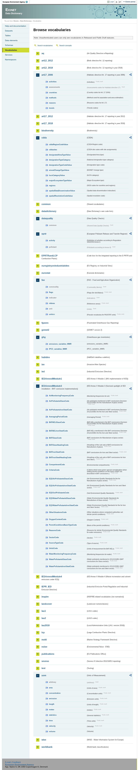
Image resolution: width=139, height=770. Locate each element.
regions (52, 186)
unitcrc (52, 314)
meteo (51, 710)
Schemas (9, 45)
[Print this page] (117, 2)
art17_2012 (47, 116)
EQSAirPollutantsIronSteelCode (62, 486)
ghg (44, 337)
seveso (45, 661)
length (51, 704)
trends (51, 108)
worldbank (47, 747)
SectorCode (54, 537)
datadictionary (49, 211)
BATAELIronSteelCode (58, 431)
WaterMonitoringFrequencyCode (62, 554)
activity (52, 240)
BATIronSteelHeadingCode (60, 457)
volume (52, 731)
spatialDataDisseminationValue (62, 191)
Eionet (16, 21)
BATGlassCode (55, 438)
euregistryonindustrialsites (55, 266)
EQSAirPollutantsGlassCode (61, 479)
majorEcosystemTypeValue (60, 180)
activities (52, 82)
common (46, 204)
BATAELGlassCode (57, 422)
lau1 (44, 611)
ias (43, 364)
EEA (16, 2)
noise (44, 647)
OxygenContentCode (57, 519)
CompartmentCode (57, 465)
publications (48, 654)
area (51, 688)
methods (52, 98)
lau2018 (46, 625)
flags (51, 292)
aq (43, 53)
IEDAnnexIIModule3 (52, 386)
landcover (47, 604)
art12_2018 (47, 68)
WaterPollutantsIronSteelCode (61, 566)
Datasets (9, 31)
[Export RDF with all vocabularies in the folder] (130, 75)
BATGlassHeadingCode (58, 445)
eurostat (46, 273)
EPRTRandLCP (50, 256)
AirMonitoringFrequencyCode (61, 396)
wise (44, 740)
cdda (44, 138)
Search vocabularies (45, 45)
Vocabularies (11, 50)
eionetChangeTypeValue (59, 170)
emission (53, 699)
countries (53, 93)
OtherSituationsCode (58, 512)
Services (8, 55)
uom (44, 675)
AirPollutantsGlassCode (59, 401)
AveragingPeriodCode (58, 417)
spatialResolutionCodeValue (61, 196)
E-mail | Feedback (13, 762)
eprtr (44, 234)
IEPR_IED (47, 586)
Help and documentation (15, 26)
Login (112, 2)
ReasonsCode (55, 530)
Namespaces (10, 59)
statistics (52, 715)
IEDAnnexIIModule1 (52, 379)
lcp (43, 632)
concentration (55, 693)
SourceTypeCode (56, 543)
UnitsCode (53, 548)
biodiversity (48, 130)
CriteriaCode (54, 470)
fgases (45, 323)
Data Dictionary (25, 21)
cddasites (53, 150)
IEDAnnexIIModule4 (52, 576)
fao (43, 280)
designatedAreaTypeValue (60, 155)
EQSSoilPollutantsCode (59, 493)
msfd (44, 640)
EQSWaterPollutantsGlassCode (62, 498)
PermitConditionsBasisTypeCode (63, 525)
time (51, 721)
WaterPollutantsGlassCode (60, 559)
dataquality (47, 218)
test (43, 668)
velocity (52, 726)
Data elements (11, 40)
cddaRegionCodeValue (58, 144)
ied (43, 371)
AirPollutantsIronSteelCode (60, 410)
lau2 (44, 618)
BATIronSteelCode (56, 452)
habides (46, 357)
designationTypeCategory (59, 160)
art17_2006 (47, 75)
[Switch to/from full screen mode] (120, 2)
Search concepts (65, 45)
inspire (45, 597)
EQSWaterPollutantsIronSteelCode (63, 505)
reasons (52, 103)
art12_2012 (47, 60)
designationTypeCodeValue (60, 165)
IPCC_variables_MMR (58, 349)
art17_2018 (47, 123)
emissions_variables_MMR (60, 344)
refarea (52, 303)
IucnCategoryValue (57, 175)
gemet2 (45, 330)
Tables (8, 35)
